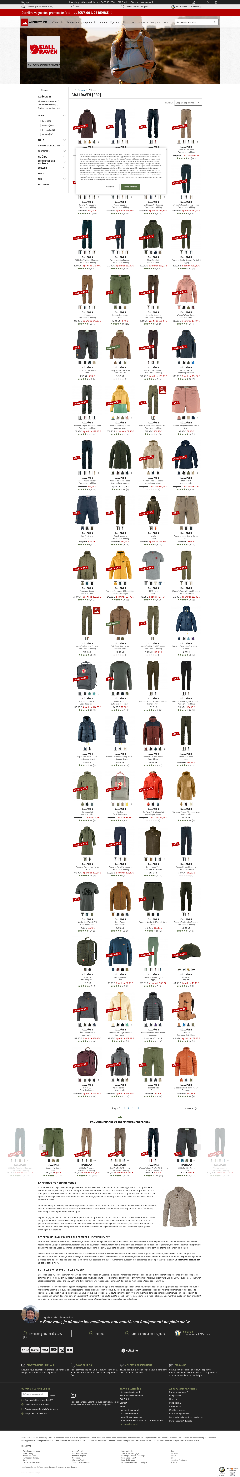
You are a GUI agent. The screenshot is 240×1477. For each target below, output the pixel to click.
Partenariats (175, 1406)
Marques (155, 22)
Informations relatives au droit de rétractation (141, 1420)
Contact (123, 1402)
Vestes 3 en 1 (77, 1451)
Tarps (25, 1460)
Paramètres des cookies (131, 1417)
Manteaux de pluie (79, 1453)
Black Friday (28, 1453)
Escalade (103, 22)
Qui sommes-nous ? (178, 1392)
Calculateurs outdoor (31, 1451)
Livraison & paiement (130, 1392)
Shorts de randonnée (80, 1462)
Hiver (126, 22)
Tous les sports (140, 22)
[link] (52, 90)
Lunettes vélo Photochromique (134, 1462)
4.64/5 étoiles (188, 6)
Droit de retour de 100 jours (137, 6)
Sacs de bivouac (128, 1460)
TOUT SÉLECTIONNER (130, 187)
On (172, 1458)
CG (121, 1413)
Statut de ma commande (131, 1395)
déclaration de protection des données (104, 179)
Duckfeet (174, 1453)
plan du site (71, 1467)
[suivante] (99, 142)
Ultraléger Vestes (79, 1460)
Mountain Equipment (179, 1460)
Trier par (168, 102)
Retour (123, 1406)
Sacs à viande (127, 1451)
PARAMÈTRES (110, 187)
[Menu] (237, 1467)
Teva (172, 1451)
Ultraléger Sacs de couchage (133, 1455)
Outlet (166, 22)
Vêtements (57, 22)
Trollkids (174, 1462)
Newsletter (174, 1399)
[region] (121, 171)
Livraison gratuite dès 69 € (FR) (40, 6)
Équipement (88, 22)
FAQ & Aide (125, 1399)
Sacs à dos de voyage (130, 1453)
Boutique (25, 2)
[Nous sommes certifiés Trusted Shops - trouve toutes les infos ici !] (178, 1333)
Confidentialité (131, 1413)
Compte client (175, 1395)
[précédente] (76, 142)
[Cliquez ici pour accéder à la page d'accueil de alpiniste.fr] (35, 22)
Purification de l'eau (31, 1458)
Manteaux (76, 1458)
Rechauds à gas (29, 1455)
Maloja (173, 1455)
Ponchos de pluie (79, 1455)
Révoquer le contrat (129, 1424)
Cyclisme (115, 22)
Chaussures (72, 22)
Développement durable (180, 1421)
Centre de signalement (179, 1413)
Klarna (79, 6)
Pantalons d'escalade (31, 1462)
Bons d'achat (175, 1402)
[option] (120, 50)
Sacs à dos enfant (128, 1458)
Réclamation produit (129, 1410)
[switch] (232, 1474)
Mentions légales (177, 1410)
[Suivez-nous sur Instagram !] (75, 1396)
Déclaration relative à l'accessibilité (185, 1417)
